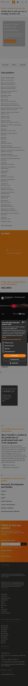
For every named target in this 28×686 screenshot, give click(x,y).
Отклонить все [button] (14, 359)
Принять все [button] (14, 355)
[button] (14, 339)
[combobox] (23, 322)
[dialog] (14, 343)
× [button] (24, 322)
